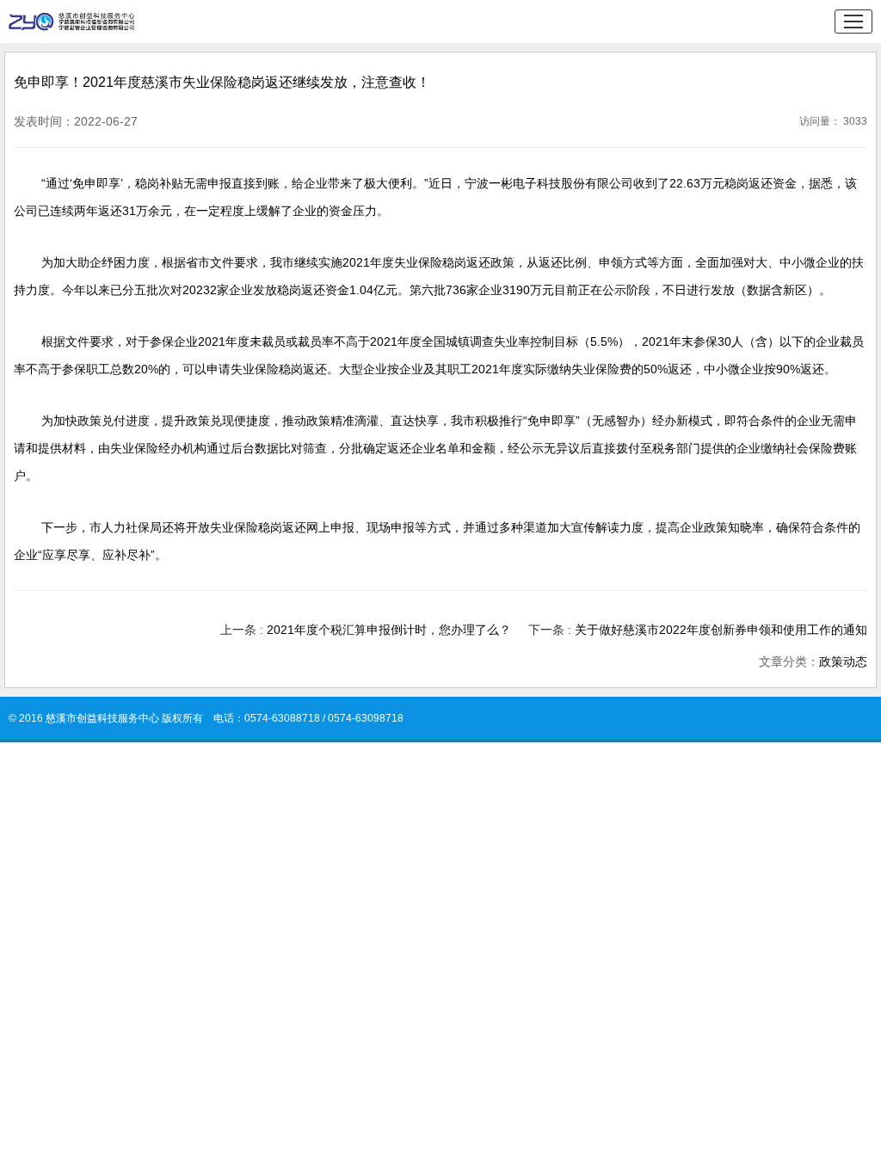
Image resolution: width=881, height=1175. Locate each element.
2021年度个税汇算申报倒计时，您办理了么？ (389, 630)
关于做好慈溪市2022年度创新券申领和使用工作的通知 (721, 630)
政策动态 (843, 661)
